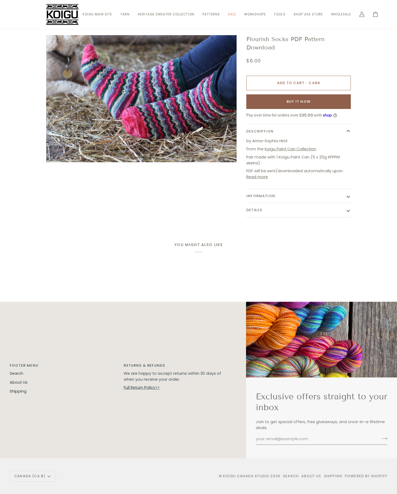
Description (260, 131)
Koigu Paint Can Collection (290, 149)
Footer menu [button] (24, 365)
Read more (257, 177)
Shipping (18, 391)
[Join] (382, 438)
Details (254, 210)
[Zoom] (56, 152)
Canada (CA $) (29, 476)
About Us (19, 382)
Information (260, 195)
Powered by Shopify (366, 476)
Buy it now (299, 101)
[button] (125, 14)
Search (16, 373)
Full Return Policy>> (142, 387)
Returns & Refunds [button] (144, 365)
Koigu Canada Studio (246, 476)
